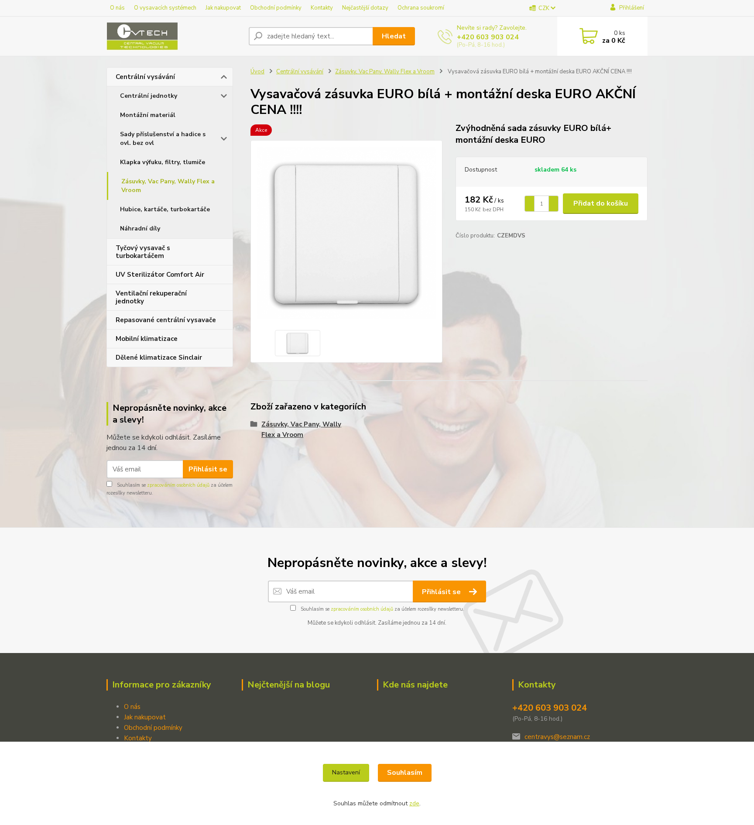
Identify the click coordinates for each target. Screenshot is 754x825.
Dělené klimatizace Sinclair (159, 357)
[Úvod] (174, 36)
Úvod (257, 72)
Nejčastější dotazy (365, 8)
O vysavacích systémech (165, 8)
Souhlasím (404, 772)
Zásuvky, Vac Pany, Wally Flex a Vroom (168, 185)
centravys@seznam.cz (557, 736)
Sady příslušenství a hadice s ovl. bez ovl (163, 138)
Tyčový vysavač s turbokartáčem (143, 252)
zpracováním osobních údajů (178, 485)
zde (414, 803)
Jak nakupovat (223, 8)
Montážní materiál (147, 115)
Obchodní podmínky (276, 8)
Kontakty (322, 8)
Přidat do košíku (600, 203)
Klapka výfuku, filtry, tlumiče (162, 162)
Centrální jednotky (148, 96)
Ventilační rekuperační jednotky (151, 297)
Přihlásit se (207, 469)
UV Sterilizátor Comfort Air (160, 274)
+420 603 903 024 (488, 37)
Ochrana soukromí (421, 8)
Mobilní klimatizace (147, 338)
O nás (117, 8)
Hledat (394, 36)
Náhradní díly (140, 228)
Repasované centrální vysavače (166, 320)
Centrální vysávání (145, 76)
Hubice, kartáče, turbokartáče (165, 209)
